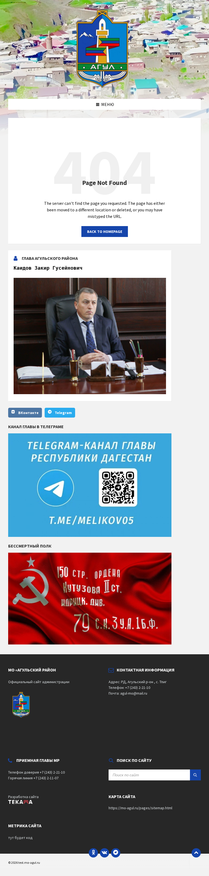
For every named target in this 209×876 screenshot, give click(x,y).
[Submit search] (195, 774)
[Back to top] (196, 852)
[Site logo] (104, 88)
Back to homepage (104, 231)
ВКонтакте (28, 412)
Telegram (63, 412)
